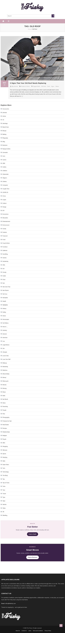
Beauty (4, 130)
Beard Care (6, 127)
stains (57, 86)
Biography (5, 138)
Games (4, 257)
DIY (3, 210)
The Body (5, 475)
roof (48, 86)
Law (4, 341)
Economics (5, 214)
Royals (4, 439)
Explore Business (32, 557)
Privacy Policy (48, 630)
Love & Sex (6, 355)
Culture (4, 203)
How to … (5, 326)
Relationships (6, 432)
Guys (4, 279)
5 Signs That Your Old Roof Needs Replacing (28, 83)
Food (4, 239)
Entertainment (6, 221)
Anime (4, 116)
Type (4, 497)
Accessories (6, 109)
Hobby (4, 312)
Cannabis (5, 152)
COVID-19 (5, 192)
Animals (5, 112)
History (4, 308)
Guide (4, 275)
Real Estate (6, 424)
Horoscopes (6, 319)
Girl (3, 268)
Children (5, 170)
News (4, 403)
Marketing (5, 366)
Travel (4, 493)
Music (4, 392)
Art (3, 119)
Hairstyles (5, 297)
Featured (5, 236)
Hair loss (5, 294)
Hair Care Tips (6, 286)
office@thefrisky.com (10, 603)
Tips (4, 479)
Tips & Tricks (6, 482)
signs (52, 86)
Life (3, 348)
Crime (4, 196)
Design (4, 207)
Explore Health (32, 534)
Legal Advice (6, 344)
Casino (4, 159)
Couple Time (6, 188)
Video (4, 508)
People (4, 410)
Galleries (5, 250)
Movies (4, 384)
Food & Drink (6, 243)
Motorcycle (5, 381)
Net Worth (5, 399)
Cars (4, 156)
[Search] (53, 15)
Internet (5, 334)
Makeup (5, 363)
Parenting (5, 406)
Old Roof (43, 86)
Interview (5, 337)
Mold (38, 86)
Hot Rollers (5, 323)
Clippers (5, 178)
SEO (4, 442)
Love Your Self (6, 359)
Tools (4, 486)
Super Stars (6, 464)
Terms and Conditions (38, 630)
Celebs (4, 167)
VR (3, 511)
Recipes (5, 428)
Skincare (5, 450)
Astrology (5, 123)
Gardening (5, 261)
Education (5, 217)
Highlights (5, 305)
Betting (4, 134)
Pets (4, 413)
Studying (5, 457)
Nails (4, 395)
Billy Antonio (14, 86)
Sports (4, 453)
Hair (4, 283)
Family (4, 228)
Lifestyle (5, 352)
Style (4, 461)
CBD (4, 163)
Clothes (5, 181)
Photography (6, 417)
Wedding (5, 515)
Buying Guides (6, 148)
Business (5, 145)
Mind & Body (6, 373)
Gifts (4, 265)
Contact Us (24, 630)
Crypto (4, 199)
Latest (29, 630)
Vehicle (4, 504)
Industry (5, 330)
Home (28, 86)
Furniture (5, 246)
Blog (4, 141)
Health (4, 301)
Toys (4, 490)
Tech (4, 468)
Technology (6, 471)
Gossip (4, 272)
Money (4, 377)
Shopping (5, 446)
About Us (18, 630)
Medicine (5, 370)
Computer (5, 185)
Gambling (5, 254)
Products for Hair (7, 421)
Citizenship (5, 174)
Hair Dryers (6, 290)
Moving (4, 388)
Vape (4, 501)
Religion (5, 435)
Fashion (5, 232)
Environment (6, 225)
